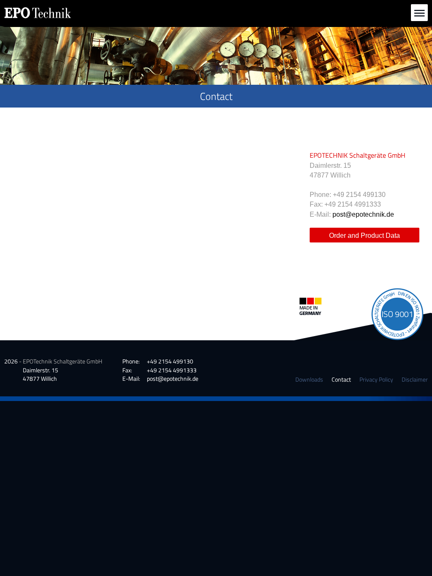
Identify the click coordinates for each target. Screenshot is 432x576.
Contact (341, 379)
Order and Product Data (364, 235)
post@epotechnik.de (363, 214)
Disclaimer (415, 379)
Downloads (309, 379)
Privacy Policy (376, 379)
